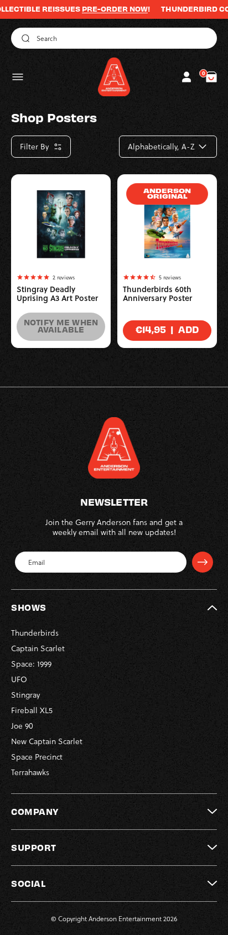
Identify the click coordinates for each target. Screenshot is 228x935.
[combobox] (114, 38)
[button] (17, 77)
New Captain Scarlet (46, 741)
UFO (19, 679)
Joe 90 (22, 725)
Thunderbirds (35, 632)
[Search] (24, 38)
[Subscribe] (202, 562)
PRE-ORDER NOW (106, 9)
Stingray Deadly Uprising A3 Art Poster (57, 294)
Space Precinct (37, 756)
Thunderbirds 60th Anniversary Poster (157, 294)
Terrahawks (30, 772)
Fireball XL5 (32, 710)
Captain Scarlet (38, 648)
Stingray (25, 694)
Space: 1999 (31, 663)
